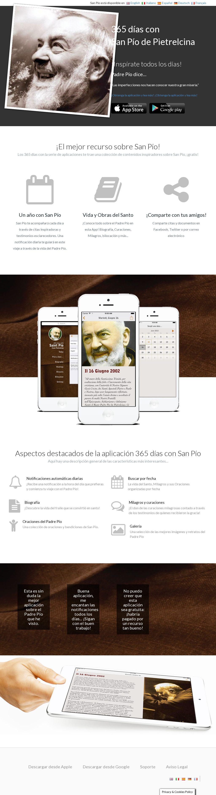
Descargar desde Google (106, 766)
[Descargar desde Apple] (129, 108)
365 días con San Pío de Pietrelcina (153, 35)
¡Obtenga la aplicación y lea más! (132, 95)
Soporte (147, 766)
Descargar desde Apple (50, 766)
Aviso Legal (177, 766)
